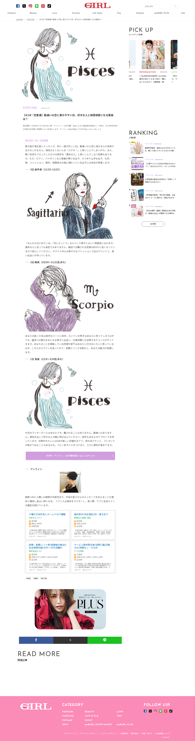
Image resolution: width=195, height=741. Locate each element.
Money (95, 15)
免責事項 (124, 733)
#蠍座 (35, 578)
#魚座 (28, 578)
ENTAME (67, 720)
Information (160, 31)
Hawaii (117, 15)
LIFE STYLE (91, 716)
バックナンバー (181, 20)
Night (52, 26)
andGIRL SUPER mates (181, 36)
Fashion (160, 15)
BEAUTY (89, 712)
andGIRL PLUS (124, 724)
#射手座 (44, 578)
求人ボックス (41, 536)
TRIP (119, 716)
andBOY (138, 15)
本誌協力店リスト (181, 26)
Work (95, 20)
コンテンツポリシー (109, 733)
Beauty (33, 13)
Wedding (52, 15)
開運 (74, 15)
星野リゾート (117, 20)
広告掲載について (162, 733)
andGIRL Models (181, 31)
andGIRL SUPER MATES (98, 724)
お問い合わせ (146, 733)
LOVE (119, 712)
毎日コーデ (10, 15)
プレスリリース (69, 733)
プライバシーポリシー (88, 733)
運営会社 (134, 733)
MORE (153, 224)
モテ (53, 20)
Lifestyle (159, 26)
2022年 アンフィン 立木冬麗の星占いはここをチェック (70, 455)
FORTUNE (68, 716)
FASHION (67, 712)
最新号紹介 (181, 15)
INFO (65, 724)
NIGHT (89, 720)
